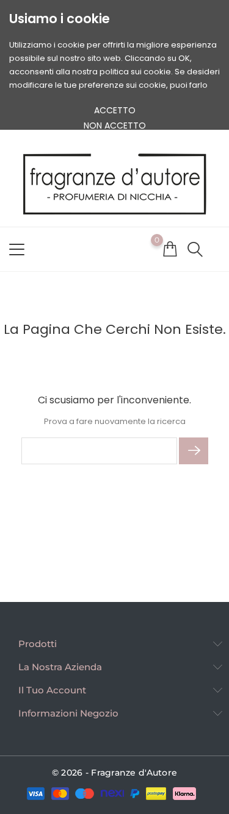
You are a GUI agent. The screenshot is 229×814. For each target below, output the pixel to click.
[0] (169, 248)
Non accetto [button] (115, 125)
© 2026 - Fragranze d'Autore (115, 772)
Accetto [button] (115, 110)
